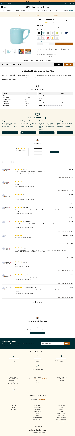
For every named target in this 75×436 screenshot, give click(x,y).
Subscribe (61, 423)
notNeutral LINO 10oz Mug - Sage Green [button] (27, 239)
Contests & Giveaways (37, 419)
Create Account (14, 409)
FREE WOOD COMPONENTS (37, 14)
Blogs (37, 413)
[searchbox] (6, 162)
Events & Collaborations (61, 413)
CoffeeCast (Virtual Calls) (61, 419)
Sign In (13, 407)
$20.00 (58, 64)
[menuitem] (13, 407)
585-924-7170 (39, 371)
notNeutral (40, 22)
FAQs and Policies (61, 415)
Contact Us (61, 409)
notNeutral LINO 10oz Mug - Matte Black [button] (27, 173)
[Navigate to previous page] (33, 302)
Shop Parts (24, 132)
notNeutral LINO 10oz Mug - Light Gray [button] (27, 227)
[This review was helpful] (69, 177)
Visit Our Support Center (8, 132)
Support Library (35, 378)
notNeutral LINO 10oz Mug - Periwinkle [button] (27, 293)
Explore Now (56, 15)
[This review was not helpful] (71, 177)
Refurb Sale (18, 14)
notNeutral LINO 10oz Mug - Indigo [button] (26, 213)
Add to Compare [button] (40, 41)
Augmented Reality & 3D (37, 417)
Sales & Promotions (37, 407)
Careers (61, 411)
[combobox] (10, 7)
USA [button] (3, 4)
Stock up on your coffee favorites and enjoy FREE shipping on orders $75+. (37, 1)
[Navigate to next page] (41, 302)
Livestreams (61, 421)
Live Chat (45, 371)
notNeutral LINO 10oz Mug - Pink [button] (26, 279)
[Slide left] (3, 51)
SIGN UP (67, 343)
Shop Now (18, 15)
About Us (61, 407)
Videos (37, 415)
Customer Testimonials (61, 417)
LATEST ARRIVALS (56, 14)
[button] (38, 148)
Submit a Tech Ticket (43, 378)
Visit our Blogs (61, 132)
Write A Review (55, 151)
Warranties (37, 409)
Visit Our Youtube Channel (45, 132)
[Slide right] (32, 51)
